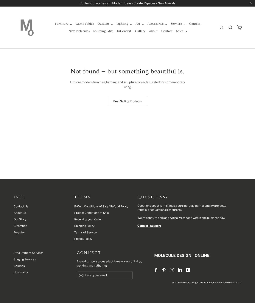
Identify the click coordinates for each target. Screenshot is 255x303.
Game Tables (85, 23)
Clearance (20, 226)
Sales (180, 31)
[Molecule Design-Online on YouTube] (188, 270)
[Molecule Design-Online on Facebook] (156, 270)
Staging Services (25, 259)
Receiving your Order (88, 219)
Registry (19, 232)
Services (177, 23)
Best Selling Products (127, 101)
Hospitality (21, 272)
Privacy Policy (83, 239)
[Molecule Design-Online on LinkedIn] (180, 270)
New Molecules (79, 31)
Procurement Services (28, 253)
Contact (166, 31)
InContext (124, 31)
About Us (20, 213)
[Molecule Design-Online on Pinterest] (164, 270)
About (153, 31)
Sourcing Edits (103, 31)
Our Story (20, 219)
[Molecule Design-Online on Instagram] (172, 270)
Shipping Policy (84, 226)
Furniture (62, 23)
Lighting (122, 23)
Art (138, 23)
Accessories (155, 23)
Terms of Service (85, 232)
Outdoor (103, 23)
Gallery (140, 31)
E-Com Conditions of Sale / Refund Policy (101, 206)
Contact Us (21, 206)
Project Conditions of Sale (91, 213)
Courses (194, 23)
